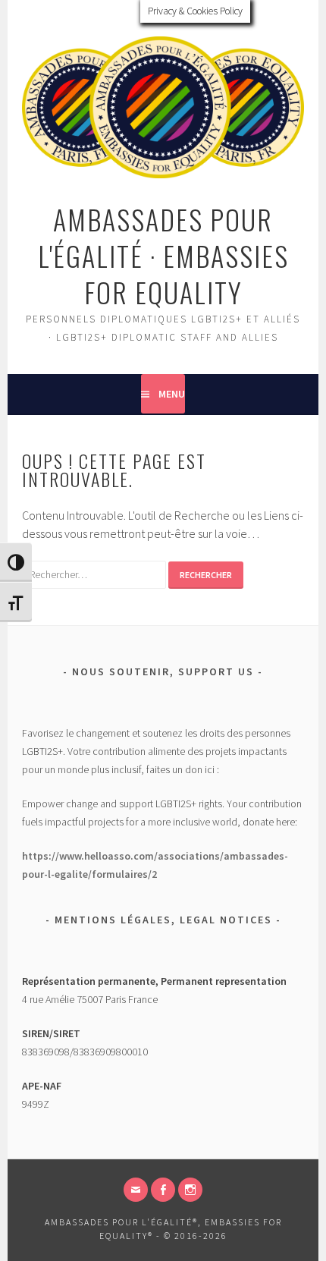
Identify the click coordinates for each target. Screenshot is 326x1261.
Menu (171, 394)
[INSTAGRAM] (190, 1190)
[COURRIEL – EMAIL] (136, 1190)
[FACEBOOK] (163, 1190)
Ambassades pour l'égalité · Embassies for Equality (163, 255)
